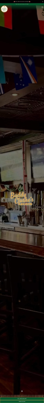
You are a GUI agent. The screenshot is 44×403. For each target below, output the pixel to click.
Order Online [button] (22, 401)
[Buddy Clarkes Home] (4, 8)
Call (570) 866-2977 (22, 398)
